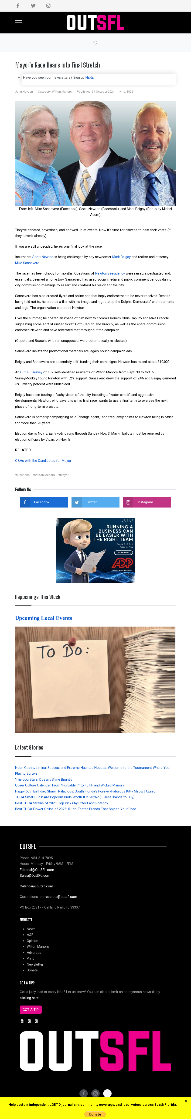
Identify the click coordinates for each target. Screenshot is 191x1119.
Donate (32, 970)
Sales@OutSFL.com (35, 875)
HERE (89, 77)
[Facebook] (18, 6)
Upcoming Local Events (44, 618)
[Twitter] (33, 6)
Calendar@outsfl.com (36, 886)
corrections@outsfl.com (58, 897)
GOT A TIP (31, 1010)
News (31, 929)
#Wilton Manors (44, 475)
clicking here (29, 998)
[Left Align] (186, 1101)
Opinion (32, 941)
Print (30, 958)
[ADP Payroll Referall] (95, 550)
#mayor (63, 475)
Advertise (34, 953)
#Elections (22, 475)
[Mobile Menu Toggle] (18, 22)
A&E (30, 935)
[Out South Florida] (96, 22)
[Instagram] (48, 6)
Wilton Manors (62, 91)
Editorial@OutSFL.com (37, 870)
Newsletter (35, 964)
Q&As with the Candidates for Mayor (43, 461)
